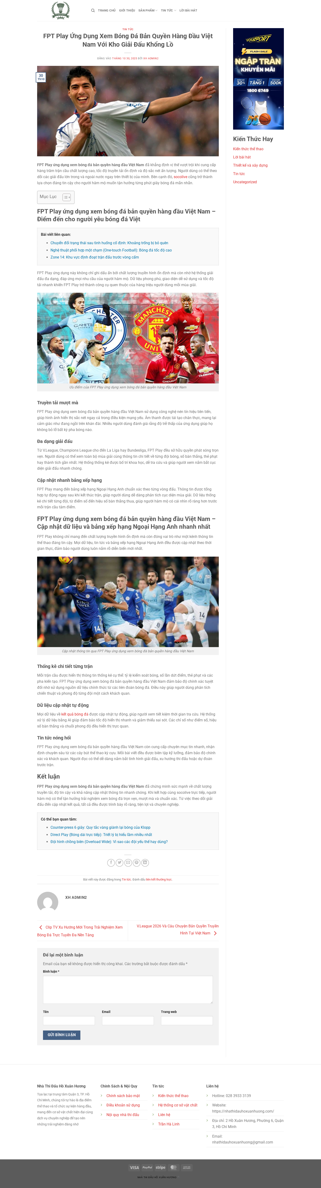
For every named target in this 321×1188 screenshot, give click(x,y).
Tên (46, 1012)
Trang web (169, 1012)
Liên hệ (164, 1115)
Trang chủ (107, 10)
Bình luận (51, 972)
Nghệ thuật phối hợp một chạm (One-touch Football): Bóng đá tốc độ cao (111, 250)
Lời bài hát (188, 10)
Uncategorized (245, 182)
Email (106, 1012)
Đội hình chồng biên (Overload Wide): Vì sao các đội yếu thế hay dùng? (109, 841)
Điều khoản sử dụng (123, 1105)
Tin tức (167, 10)
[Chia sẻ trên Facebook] (111, 863)
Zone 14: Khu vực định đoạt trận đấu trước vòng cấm (95, 257)
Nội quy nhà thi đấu (122, 1115)
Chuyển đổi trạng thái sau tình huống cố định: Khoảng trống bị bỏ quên (109, 243)
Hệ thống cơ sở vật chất (177, 1105)
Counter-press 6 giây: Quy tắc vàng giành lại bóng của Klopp (100, 827)
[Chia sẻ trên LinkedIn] (145, 863)
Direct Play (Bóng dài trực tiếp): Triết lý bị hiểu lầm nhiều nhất (101, 834)
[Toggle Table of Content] (64, 197)
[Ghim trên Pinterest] (137, 863)
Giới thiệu (127, 10)
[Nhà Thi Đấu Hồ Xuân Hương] (60, 10)
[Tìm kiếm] (93, 10)
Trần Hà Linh (169, 1124)
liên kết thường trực (159, 879)
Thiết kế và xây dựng (250, 165)
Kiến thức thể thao (248, 149)
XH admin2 (150, 58)
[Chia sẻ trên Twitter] (119, 863)
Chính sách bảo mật (123, 1096)
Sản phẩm (146, 10)
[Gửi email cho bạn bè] (128, 863)
